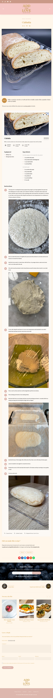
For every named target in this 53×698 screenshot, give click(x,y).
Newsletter (36, 691)
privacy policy (27, 106)
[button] (46, 114)
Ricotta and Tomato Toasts (26, 620)
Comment (4, 643)
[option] (9, 612)
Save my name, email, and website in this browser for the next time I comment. (18, 663)
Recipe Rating (5, 640)
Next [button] (49, 596)
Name (3, 656)
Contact (25, 691)
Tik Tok (5, 1)
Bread (23, 18)
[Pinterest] (28, 558)
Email (20, 656)
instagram (2, 1)
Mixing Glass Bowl (10, 156)
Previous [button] (47, 596)
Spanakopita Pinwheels (43, 620)
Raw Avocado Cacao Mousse (9, 620)
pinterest (10, 1)
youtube (7, 1)
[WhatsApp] (33, 558)
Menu (49, 9)
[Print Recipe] (43, 114)
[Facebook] (22, 558)
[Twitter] (25, 558)
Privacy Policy (18, 691)
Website (37, 656)
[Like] (19, 558)
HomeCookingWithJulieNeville (11, 547)
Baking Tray (8, 154)
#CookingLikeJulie (35, 547)
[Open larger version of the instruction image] (28, 226)
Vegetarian (28, 18)
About (30, 691)
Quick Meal (29, 552)
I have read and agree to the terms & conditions (27, 576)
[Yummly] (30, 558)
